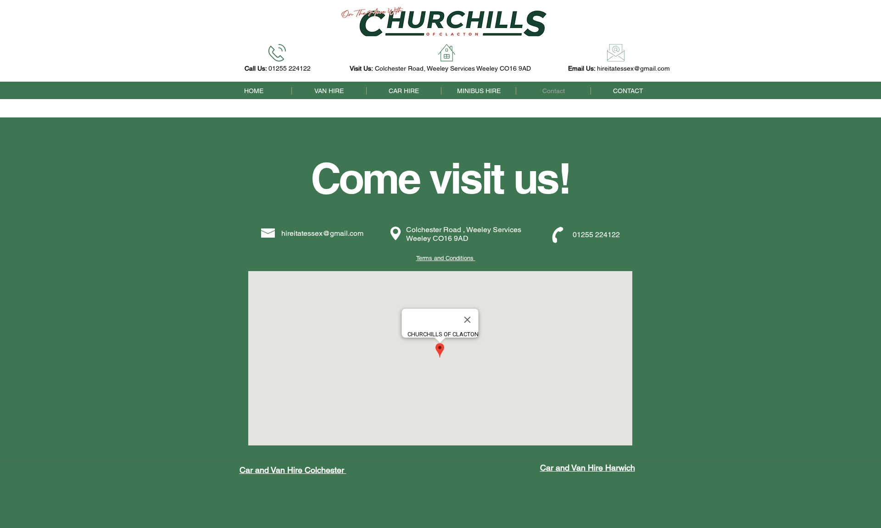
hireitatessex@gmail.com (633, 68)
